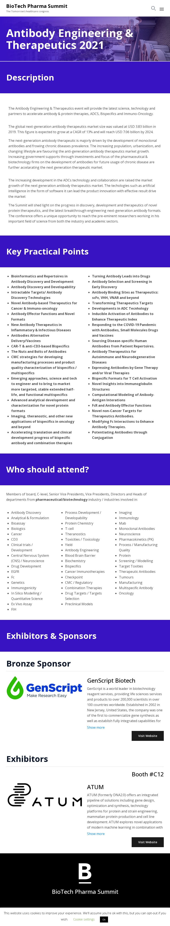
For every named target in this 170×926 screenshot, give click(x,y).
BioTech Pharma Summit (36, 6)
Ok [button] (104, 919)
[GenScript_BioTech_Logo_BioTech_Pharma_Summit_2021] (44, 699)
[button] (148, 736)
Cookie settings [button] (84, 919)
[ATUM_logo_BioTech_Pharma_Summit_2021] (44, 806)
